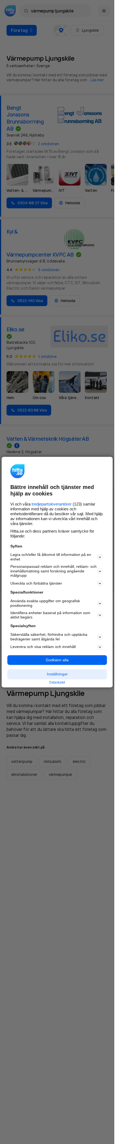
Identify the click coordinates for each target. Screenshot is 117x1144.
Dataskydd (57, 683)
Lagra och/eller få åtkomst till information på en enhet (50, 557)
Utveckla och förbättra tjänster (36, 583)
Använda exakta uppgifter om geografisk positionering (45, 603)
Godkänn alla (57, 660)
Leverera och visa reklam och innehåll (43, 647)
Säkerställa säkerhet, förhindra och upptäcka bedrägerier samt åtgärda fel (48, 636)
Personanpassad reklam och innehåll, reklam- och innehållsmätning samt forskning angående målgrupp (53, 571)
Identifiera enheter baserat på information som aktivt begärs (50, 615)
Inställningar (57, 674)
